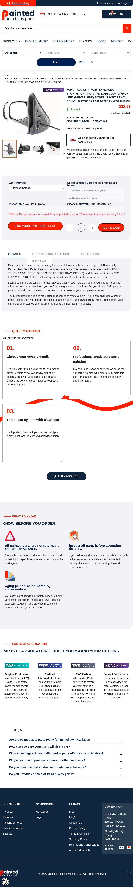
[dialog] (5, 881)
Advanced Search (79, 850)
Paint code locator (13, 828)
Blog (71, 811)
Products (8, 811)
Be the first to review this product (85, 128)
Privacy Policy (77, 828)
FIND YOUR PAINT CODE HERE (35, 226)
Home (5, 75)
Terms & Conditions (80, 833)
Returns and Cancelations (84, 844)
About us (8, 817)
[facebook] (130, 873)
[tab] (14, 254)
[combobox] (66, 28)
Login (125, 3)
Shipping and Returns (51, 254)
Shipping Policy (78, 839)
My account (107, 3)
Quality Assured (66, 476)
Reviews (39, 261)
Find (56, 62)
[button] (24, 149)
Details (14, 254)
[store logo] (18, 15)
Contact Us (75, 822)
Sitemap (7, 833)
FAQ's (72, 817)
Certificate (91, 254)
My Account (42, 811)
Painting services (12, 822)
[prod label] (53, 90)
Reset (83, 62)
